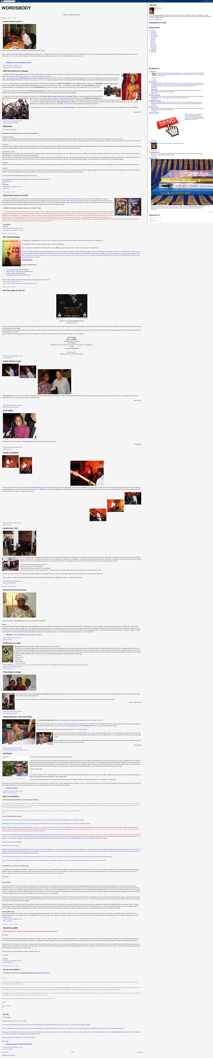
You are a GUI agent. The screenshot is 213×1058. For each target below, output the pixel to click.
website (35, 175)
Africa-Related (72, 354)
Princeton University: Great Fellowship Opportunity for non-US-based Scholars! (175, 73)
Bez (71, 489)
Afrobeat (7, 357)
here (41, 769)
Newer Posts (5, 1052)
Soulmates (8, 273)
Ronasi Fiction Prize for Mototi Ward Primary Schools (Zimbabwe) (166, 102)
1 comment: (19, 65)
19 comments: (20, 960)
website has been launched (29, 164)
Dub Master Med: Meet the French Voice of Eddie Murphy (170, 143)
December (153, 35)
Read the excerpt (11, 788)
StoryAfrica (10, 920)
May (152, 41)
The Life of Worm (10, 269)
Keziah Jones (37, 487)
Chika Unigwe (9, 713)
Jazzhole (8, 582)
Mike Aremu (43, 489)
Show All (210, 211)
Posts (152, 218)
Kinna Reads (154, 158)
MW (7, 67)
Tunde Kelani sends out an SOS (15, 195)
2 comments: (20, 281)
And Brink (8, 792)
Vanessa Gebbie (155, 152)
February (153, 45)
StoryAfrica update (10, 928)
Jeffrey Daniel (6, 395)
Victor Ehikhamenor (18, 67)
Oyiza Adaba (8, 410)
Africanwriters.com (72, 913)
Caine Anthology (91, 240)
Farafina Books (155, 113)
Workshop (25, 749)
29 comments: (20, 919)
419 (7, 920)
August (152, 38)
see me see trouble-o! (11, 969)
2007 (152, 50)
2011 (152, 32)
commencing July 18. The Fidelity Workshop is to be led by (72, 725)
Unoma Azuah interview (12, 21)
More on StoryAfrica (11, 796)
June (152, 39)
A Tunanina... (154, 81)
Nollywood (15, 230)
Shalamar (131, 395)
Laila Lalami (154, 89)
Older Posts (140, 1052)
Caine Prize (8, 283)
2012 (152, 30)
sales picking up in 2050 (92, 944)
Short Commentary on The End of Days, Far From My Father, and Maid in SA (168, 206)
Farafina (7, 188)
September (153, 36)
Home (72, 1052)
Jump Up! (153, 108)
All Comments (154, 220)
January (153, 47)
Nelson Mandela (13, 792)
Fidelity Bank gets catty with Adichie (17, 717)
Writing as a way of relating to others (18, 62)
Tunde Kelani (20, 230)
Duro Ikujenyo (57, 489)
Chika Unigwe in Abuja (12, 672)
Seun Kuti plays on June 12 (14, 290)
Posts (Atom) (12, 1055)
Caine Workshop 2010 (15, 283)
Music (13, 407)
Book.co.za (12, 887)
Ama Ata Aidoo (9, 639)
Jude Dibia (34, 240)
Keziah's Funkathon (10, 453)
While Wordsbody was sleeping (15, 71)
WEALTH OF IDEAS (156, 101)
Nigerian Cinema (9, 230)
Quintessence (13, 582)
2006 (152, 52)
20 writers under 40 (62, 723)
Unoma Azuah (11, 67)
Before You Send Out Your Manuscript (193, 114)
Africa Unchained (155, 95)
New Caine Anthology (11, 237)
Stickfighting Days (10, 275)
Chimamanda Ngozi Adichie (11, 749)
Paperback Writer (155, 90)
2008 (152, 49)
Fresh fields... (154, 153)
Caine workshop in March (66, 240)
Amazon (45, 873)
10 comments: (20, 1047)
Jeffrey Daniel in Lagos (12, 361)
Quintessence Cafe (10, 528)
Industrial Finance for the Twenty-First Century (161, 96)
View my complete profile (155, 19)
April (152, 42)
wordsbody (16, 8)
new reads (34, 283)
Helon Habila (20, 749)
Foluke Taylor (154, 107)
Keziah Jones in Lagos (12, 643)
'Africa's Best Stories (66, 987)
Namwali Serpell (28, 283)
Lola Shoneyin (15, 713)
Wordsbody (159, 8)
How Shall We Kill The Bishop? (13, 271)
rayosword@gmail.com (7, 181)
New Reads (7, 753)
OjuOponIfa (154, 142)
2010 (152, 33)
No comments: (20, 120)
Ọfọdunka (153, 71)
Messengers (53, 441)
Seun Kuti (12, 357)
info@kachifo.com (46, 179)
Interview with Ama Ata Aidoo (14, 590)
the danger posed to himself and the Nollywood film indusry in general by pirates (72, 198)
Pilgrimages (7, 126)
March (152, 44)
